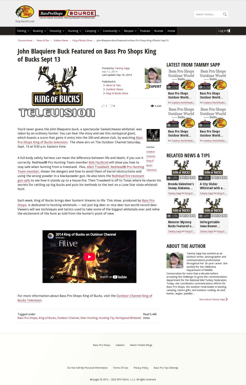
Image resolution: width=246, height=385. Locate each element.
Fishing (21, 31)
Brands (158, 31)
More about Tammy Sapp (212, 299)
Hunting (73, 31)
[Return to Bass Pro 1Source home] (70, 18)
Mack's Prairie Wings (141, 345)
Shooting (55, 31)
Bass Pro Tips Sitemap (166, 367)
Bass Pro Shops (27, 318)
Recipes (129, 31)
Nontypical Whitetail (128, 318)
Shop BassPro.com (24, 21)
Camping (90, 31)
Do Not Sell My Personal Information (87, 367)
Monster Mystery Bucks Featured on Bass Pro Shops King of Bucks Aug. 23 (181, 228)
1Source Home (25, 40)
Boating (38, 31)
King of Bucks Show (82, 40)
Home (171, 31)
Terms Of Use (120, 367)
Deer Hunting (89, 318)
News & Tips (43, 40)
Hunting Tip (106, 318)
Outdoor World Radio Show (185, 102)
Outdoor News (61, 40)
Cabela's (120, 345)
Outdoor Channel (68, 318)
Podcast (145, 31)
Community (110, 31)
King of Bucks (47, 318)
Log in (222, 31)
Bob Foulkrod (98, 162)
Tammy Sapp (122, 68)
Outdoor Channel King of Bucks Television (151, 160)
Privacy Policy (141, 367)
